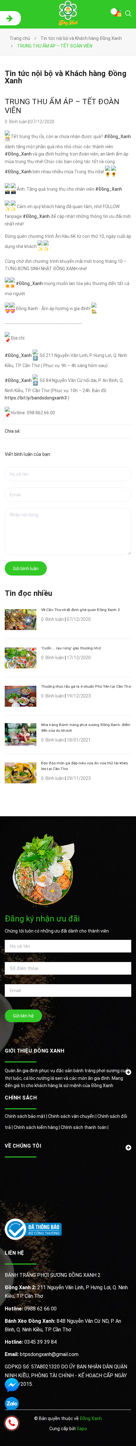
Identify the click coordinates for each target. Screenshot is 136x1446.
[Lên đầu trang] (113, 1432)
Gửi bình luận (26, 568)
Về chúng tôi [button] (23, 1146)
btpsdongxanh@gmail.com (41, 1354)
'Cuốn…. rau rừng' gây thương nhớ (71, 648)
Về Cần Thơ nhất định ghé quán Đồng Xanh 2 (80, 610)
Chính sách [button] (21, 1098)
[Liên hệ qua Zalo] (12, 1404)
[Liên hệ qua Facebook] (12, 1385)
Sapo (82, 1428)
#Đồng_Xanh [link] (117, 136)
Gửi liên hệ (23, 1015)
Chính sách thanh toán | (84, 1127)
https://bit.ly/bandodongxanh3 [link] (36, 397)
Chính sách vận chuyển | (72, 1116)
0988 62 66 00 (31, 1309)
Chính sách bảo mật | (26, 1116)
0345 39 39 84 (31, 1342)
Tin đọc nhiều (28, 593)
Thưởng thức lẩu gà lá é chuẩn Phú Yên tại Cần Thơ (86, 686)
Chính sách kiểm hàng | (37, 1127)
